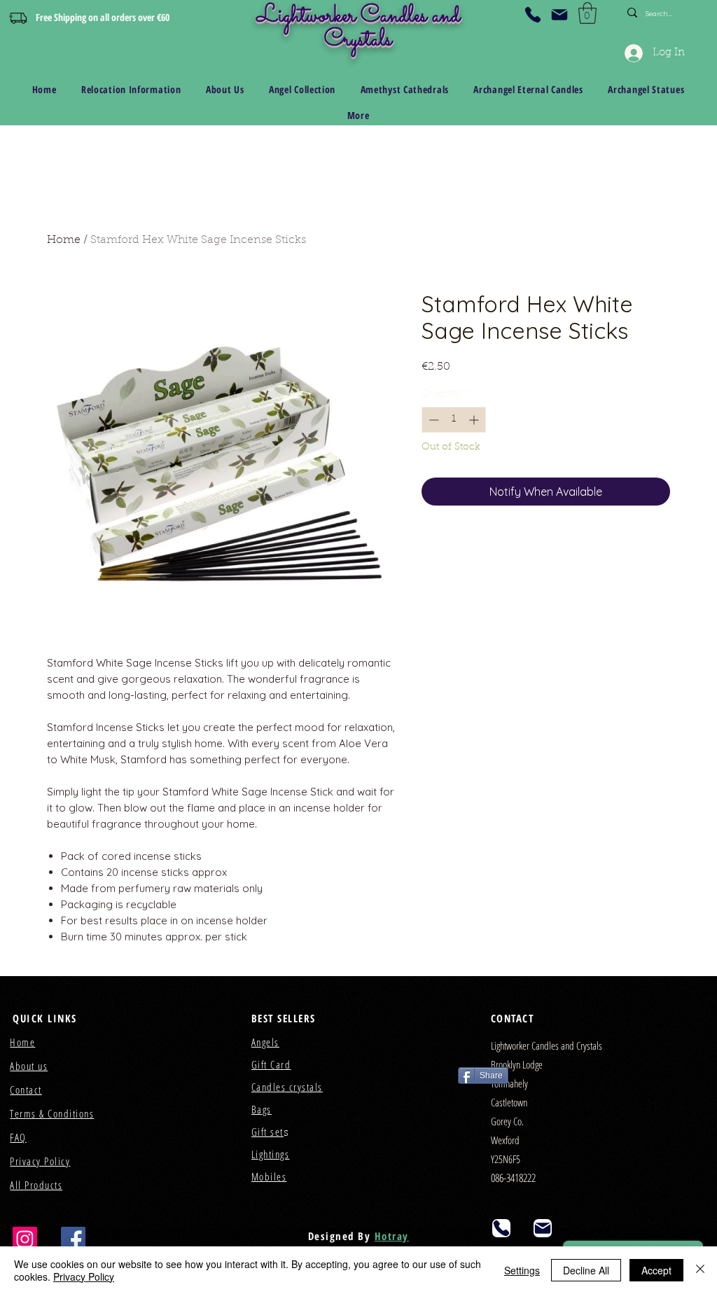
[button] (587, 13)
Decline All (586, 1270)
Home (64, 240)
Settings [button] (522, 1270)
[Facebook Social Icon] (73, 1239)
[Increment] (475, 420)
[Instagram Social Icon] (25, 1239)
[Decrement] (432, 420)
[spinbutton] (453, 420)
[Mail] (559, 15)
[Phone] (533, 15)
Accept (656, 1270)
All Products (36, 1185)
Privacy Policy (83, 1276)
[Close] (700, 1270)
